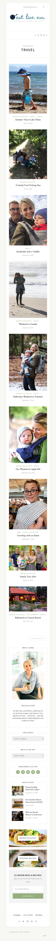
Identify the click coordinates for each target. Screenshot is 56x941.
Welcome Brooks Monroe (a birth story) (33, 813)
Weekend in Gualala (28, 324)
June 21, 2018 (28, 123)
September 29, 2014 (28, 473)
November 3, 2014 (28, 400)
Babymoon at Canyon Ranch (28, 617)
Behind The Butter (20, 117)
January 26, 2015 (28, 328)
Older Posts (37, 638)
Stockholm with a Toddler (28, 251)
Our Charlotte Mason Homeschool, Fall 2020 (34, 801)
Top (44, 936)
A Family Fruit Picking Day (28, 185)
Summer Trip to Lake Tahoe (28, 119)
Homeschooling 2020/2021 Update (32, 788)
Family (32, 117)
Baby (19, 532)
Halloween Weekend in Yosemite (28, 396)
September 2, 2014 (28, 539)
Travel (40, 117)
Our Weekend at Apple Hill (28, 469)
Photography (32, 615)
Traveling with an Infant (28, 535)
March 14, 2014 (28, 621)
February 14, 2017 (28, 255)
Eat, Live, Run (24, 932)
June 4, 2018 (28, 189)
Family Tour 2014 (28, 576)
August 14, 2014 (28, 580)
